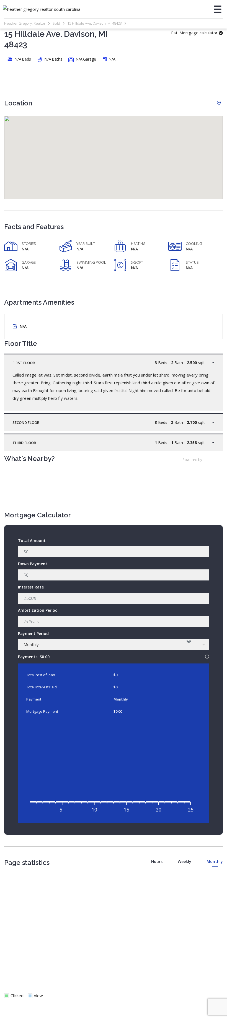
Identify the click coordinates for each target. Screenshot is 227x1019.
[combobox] (113, 644)
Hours (156, 861)
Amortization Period (38, 610)
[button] (113, 152)
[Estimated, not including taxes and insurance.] (207, 657)
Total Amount (32, 540)
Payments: (113, 656)
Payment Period (33, 633)
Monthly (215, 861)
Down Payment (32, 563)
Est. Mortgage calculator (195, 32)
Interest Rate (31, 587)
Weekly (184, 861)
